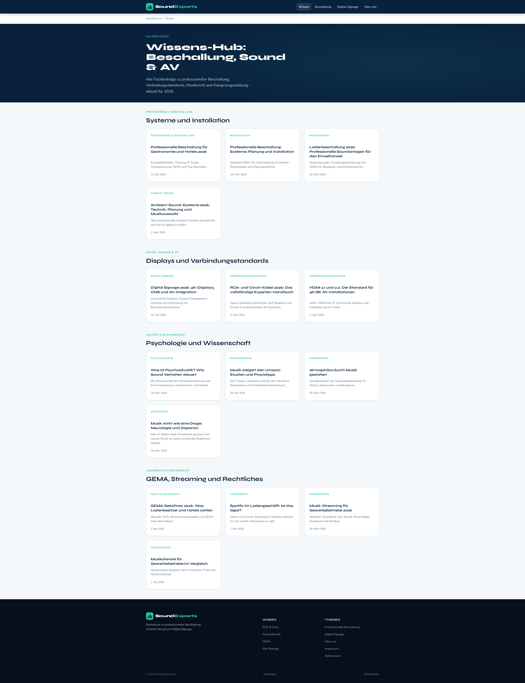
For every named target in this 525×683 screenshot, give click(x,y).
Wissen (304, 7)
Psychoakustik (271, 634)
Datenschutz (333, 656)
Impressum (332, 649)
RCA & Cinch (270, 627)
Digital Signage (347, 7)
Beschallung (323, 7)
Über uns (370, 7)
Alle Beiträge (270, 649)
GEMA (266, 641)
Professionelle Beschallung (342, 627)
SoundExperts (154, 18)
